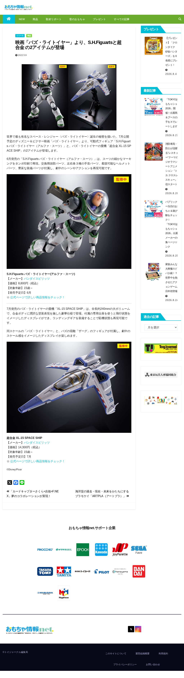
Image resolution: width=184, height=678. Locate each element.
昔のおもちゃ (77, 19)
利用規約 (163, 653)
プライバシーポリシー (125, 664)
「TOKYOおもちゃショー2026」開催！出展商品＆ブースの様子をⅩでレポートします (172, 113)
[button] (179, 19)
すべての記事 (122, 19)
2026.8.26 (171, 193)
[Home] (9, 19)
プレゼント (99, 19)
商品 (35, 19)
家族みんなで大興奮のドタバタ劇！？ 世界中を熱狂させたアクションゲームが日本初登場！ (172, 278)
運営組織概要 (142, 653)
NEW (22, 19)
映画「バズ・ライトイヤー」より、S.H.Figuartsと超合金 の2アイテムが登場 (68, 45)
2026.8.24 (171, 300)
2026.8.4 (171, 73)
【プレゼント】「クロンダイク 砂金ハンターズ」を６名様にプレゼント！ (171, 51)
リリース (20, 36)
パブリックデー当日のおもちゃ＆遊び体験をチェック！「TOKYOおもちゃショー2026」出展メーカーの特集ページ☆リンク (172, 224)
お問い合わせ (153, 664)
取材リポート (53, 19)
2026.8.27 (171, 135)
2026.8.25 (171, 255)
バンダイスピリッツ (37, 278)
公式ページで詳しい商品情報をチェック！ (37, 297)
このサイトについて (115, 653)
